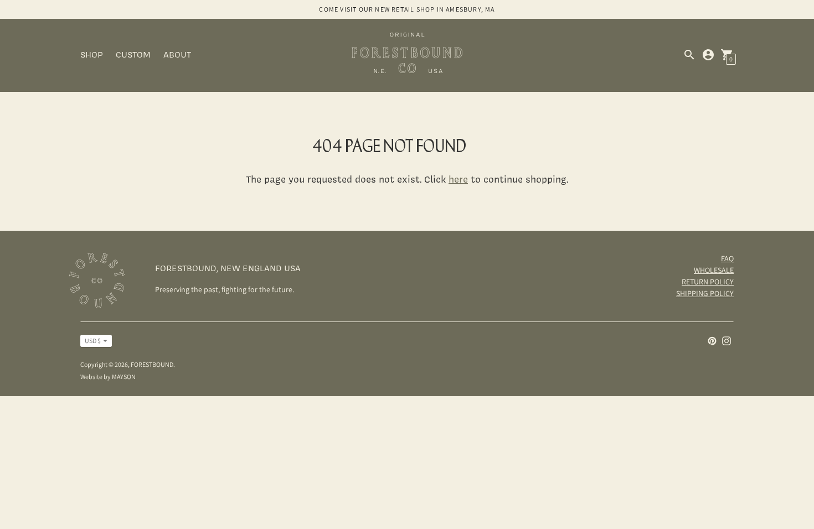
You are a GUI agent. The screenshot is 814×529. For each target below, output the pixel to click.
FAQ (727, 258)
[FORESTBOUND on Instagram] (726, 340)
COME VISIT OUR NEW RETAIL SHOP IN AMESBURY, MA (406, 9)
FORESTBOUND (152, 364)
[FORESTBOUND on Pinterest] (712, 340)
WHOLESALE (714, 270)
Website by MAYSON (108, 376)
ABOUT (177, 54)
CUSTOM (133, 54)
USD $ (93, 340)
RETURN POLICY (708, 282)
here (458, 179)
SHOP (91, 54)
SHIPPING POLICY (705, 293)
